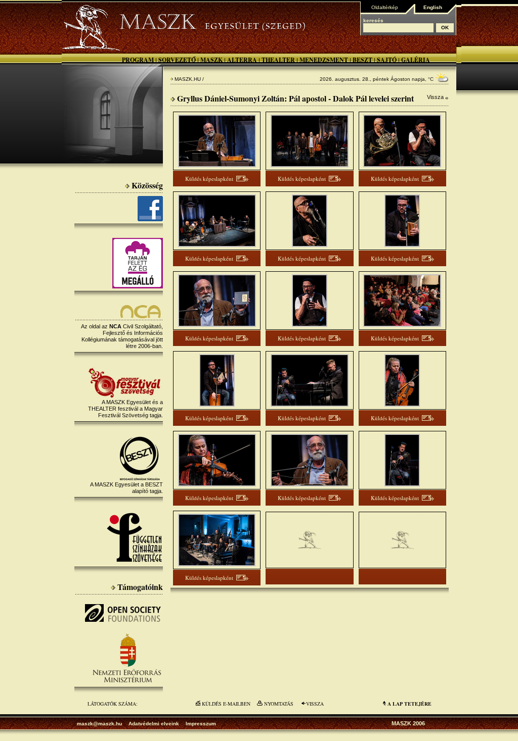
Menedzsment (323, 60)
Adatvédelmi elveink (153, 723)
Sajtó (387, 60)
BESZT (362, 60)
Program (138, 60)
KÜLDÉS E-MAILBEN (226, 703)
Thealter (278, 60)
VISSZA (315, 703)
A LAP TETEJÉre (409, 703)
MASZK (211, 60)
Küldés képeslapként (209, 178)
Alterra (242, 60)
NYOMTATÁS (278, 703)
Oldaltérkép (384, 7)
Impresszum (201, 723)
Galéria (415, 60)
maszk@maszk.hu (99, 723)
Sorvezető (177, 60)
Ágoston (400, 79)
